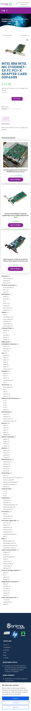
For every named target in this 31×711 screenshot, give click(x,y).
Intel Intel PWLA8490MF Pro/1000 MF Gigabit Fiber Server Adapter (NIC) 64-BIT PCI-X (15, 215)
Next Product (24, 35)
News (5, 655)
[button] (27, 40)
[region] (15, 696)
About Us (6, 645)
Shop (4, 652)
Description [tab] (5, 119)
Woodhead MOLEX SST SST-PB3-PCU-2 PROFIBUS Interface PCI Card (15, 171)
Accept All (15, 698)
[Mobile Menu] (6, 10)
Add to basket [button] (15, 179)
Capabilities (6, 647)
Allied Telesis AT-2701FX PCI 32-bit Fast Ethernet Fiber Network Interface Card (15, 260)
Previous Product (8, 35)
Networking (18, 109)
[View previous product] (3, 35)
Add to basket (17, 98)
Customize (15, 703)
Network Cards (11, 109)
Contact (5, 658)
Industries (6, 650)
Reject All (15, 707)
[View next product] (28, 35)
